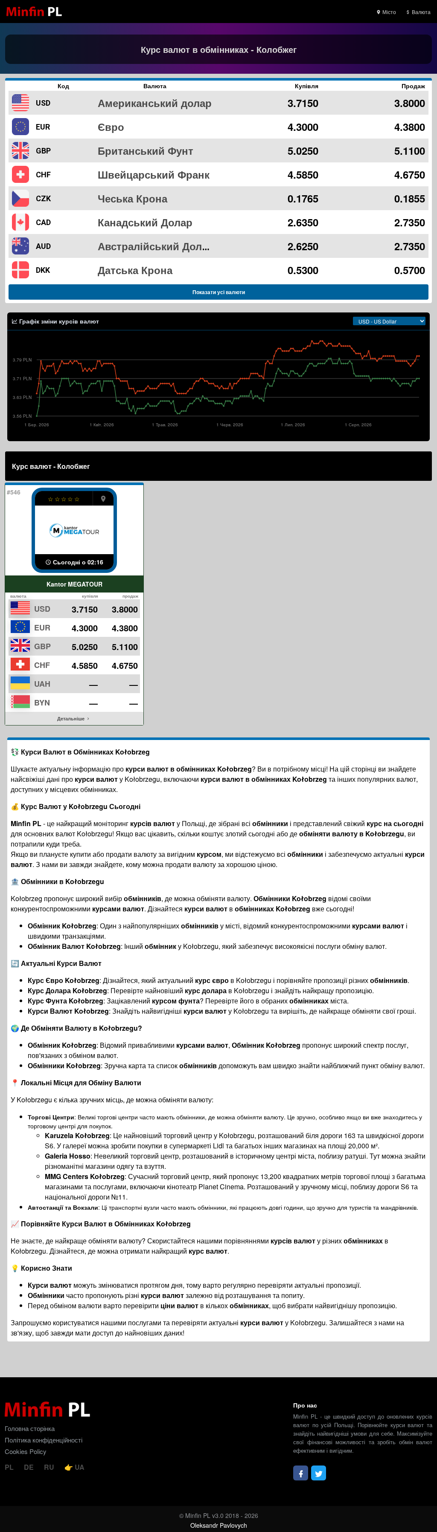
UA (78, 1467)
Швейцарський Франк (154, 174)
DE (29, 1467)
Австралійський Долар (156, 246)
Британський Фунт (145, 150)
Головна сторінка (30, 1428)
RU (50, 1467)
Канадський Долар (145, 222)
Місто (388, 11)
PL (10, 1467)
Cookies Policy (26, 1451)
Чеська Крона (132, 198)
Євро (111, 126)
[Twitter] (318, 1473)
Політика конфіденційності (43, 1439)
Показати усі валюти (218, 292)
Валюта (421, 11)
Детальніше (71, 718)
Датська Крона (135, 270)
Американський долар (155, 102)
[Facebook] (300, 1473)
